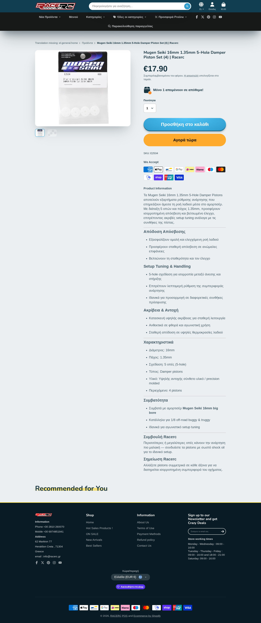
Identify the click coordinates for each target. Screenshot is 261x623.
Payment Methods (149, 533)
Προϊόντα (87, 43)
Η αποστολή (191, 75)
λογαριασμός (212, 6)
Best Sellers (94, 545)
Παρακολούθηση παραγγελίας (132, 26)
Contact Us (144, 545)
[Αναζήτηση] (187, 6)
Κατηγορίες (94, 17)
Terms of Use (145, 528)
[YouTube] (220, 17)
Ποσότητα (150, 100)
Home (90, 522)
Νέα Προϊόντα (48, 17)
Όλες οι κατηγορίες (130, 17)
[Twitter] (202, 17)
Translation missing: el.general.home (56, 43)
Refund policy (146, 539)
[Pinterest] (208, 17)
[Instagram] (214, 17)
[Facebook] (196, 17)
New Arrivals (94, 539)
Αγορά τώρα (184, 140)
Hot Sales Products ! (99, 528)
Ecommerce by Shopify (147, 615)
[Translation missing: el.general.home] (55, 6)
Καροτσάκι (223, 6)
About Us (143, 522)
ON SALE (92, 533)
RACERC (115, 615)
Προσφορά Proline (171, 17)
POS (125, 615)
